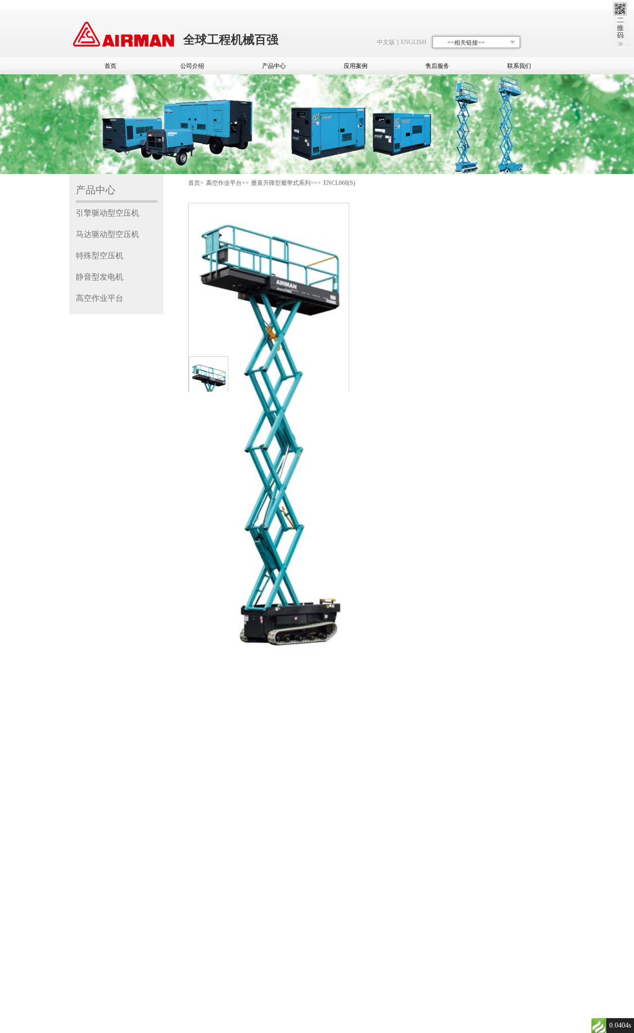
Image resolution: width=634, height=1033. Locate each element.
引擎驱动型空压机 (107, 213)
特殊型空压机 (99, 255)
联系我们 (519, 65)
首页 (110, 65)
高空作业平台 (99, 298)
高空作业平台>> (227, 182)
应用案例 (356, 65)
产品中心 (274, 65)
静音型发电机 (99, 277)
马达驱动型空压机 (107, 234)
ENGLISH (413, 42)
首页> (196, 182)
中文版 (386, 42)
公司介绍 (192, 65)
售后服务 (437, 65)
